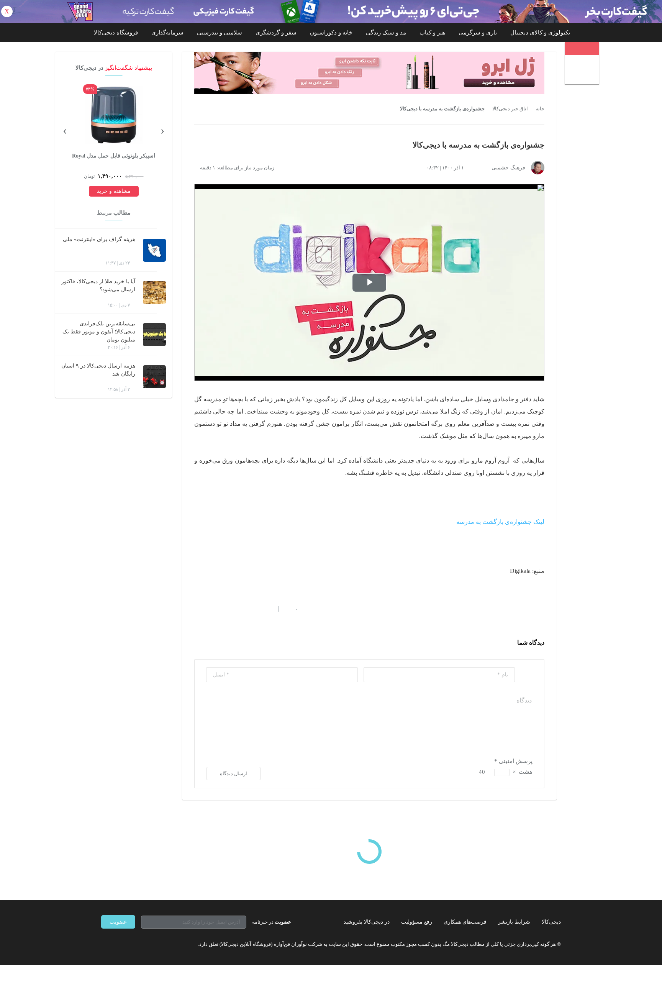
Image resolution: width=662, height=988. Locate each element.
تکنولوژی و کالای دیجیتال (540, 33)
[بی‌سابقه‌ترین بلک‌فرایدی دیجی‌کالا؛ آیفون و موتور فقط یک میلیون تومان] (154, 334)
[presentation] (162, 130)
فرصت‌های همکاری (465, 922)
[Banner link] (331, 11)
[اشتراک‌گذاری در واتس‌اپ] (211, 608)
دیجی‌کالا (551, 922)
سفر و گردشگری (276, 33)
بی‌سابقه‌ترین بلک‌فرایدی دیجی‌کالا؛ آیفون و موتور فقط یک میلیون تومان (98, 332)
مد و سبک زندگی (386, 33)
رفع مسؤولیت (416, 922)
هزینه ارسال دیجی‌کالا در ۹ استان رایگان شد (98, 370)
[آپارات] (146, 944)
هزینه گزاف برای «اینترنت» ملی (99, 239)
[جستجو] (583, 70)
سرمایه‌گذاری (167, 33)
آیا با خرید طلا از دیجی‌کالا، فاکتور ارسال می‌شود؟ (98, 285)
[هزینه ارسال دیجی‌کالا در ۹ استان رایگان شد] (154, 376)
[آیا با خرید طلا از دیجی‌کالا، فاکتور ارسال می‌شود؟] (154, 292)
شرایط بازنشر (514, 922)
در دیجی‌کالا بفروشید (367, 922)
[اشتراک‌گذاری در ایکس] (225, 608)
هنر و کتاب (432, 33)
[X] (132, 944)
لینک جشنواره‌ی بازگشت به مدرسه (500, 522)
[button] (292, 608)
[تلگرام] (104, 944)
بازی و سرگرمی (478, 33)
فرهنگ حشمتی (508, 168)
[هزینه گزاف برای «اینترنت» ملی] (154, 250)
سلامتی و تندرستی (219, 33)
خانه (540, 109)
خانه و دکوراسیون (331, 33)
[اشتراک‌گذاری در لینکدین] (252, 608)
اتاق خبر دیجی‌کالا (510, 109)
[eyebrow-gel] (369, 73)
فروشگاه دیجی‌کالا (116, 33)
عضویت (118, 922)
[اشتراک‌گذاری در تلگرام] (197, 608)
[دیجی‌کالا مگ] (582, 48)
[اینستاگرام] (118, 944)
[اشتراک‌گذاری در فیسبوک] (239, 608)
